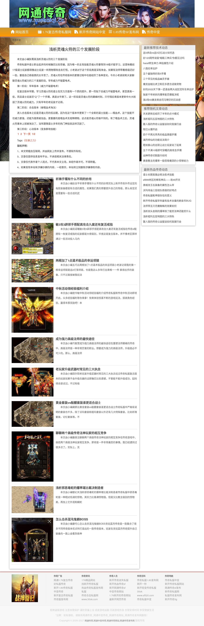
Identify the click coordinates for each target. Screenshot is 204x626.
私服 (84, 591)
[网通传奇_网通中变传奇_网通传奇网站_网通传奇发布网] (102, 13)
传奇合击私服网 (90, 595)
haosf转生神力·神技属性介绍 (158, 63)
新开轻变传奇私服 (146, 587)
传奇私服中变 (144, 599)
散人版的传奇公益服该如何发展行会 (162, 124)
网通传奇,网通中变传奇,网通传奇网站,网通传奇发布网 (110, 620)
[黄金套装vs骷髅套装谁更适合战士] (32, 413)
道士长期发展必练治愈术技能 (158, 174)
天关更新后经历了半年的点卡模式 (161, 113)
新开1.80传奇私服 (63, 587)
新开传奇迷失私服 (118, 580)
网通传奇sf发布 (173, 587)
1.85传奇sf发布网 (126, 32)
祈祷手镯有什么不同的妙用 (74, 179)
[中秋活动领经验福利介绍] (32, 309)
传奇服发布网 (61, 599)
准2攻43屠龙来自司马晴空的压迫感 (162, 99)
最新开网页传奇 (117, 599)
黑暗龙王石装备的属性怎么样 (158, 185)
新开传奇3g (171, 599)
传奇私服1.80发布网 (147, 580)
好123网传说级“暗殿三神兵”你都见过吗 (163, 58)
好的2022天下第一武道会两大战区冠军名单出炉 (168, 89)
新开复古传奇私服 (63, 595)
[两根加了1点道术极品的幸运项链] (32, 270)
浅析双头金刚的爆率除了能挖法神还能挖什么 (167, 211)
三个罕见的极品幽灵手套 (156, 78)
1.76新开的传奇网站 (120, 595)
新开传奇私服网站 (174, 584)
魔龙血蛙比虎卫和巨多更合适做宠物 (162, 84)
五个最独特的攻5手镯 (154, 73)
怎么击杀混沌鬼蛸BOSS (72, 519)
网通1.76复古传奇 (63, 580)
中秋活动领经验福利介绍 (72, 288)
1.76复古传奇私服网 (56, 32)
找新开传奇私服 (90, 584)
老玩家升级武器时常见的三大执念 (78, 369)
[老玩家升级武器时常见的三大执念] (32, 381)
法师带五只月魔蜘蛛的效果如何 (160, 206)
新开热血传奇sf (117, 584)
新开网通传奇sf (117, 587)
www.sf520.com (145, 595)
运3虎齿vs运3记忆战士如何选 (158, 52)
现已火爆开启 (150, 129)
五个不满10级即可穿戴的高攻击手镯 (162, 150)
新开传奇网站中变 (92, 32)
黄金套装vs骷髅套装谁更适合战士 (78, 402)
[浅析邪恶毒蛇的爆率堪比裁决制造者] (32, 499)
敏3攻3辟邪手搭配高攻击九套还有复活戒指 (84, 224)
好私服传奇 (60, 584)
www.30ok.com (90, 599)
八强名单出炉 (150, 68)
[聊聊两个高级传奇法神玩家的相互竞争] (32, 456)
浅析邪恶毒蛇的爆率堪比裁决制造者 (79, 487)
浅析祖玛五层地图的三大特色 (158, 119)
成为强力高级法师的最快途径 (75, 339)
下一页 (26, 134)
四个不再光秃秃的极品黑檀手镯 (160, 134)
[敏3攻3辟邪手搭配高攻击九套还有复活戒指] (32, 238)
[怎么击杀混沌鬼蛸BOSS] (32, 539)
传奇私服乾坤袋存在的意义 (157, 195)
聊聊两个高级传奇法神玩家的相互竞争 (81, 433)
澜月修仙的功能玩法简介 (156, 139)
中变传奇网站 (116, 591)
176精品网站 (88, 580)
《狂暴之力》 (30, 140)
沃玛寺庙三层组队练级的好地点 (160, 190)
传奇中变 (153, 32)
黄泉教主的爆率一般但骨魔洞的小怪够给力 (165, 160)
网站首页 (22, 32)
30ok (139, 591)
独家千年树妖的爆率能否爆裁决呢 (161, 94)
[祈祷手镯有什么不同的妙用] (32, 197)
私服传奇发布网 (173, 595)
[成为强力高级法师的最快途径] (32, 350)
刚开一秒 (142, 584)
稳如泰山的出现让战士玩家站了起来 (162, 145)
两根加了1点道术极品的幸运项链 (77, 260)
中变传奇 (58, 591)
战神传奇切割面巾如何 (155, 155)
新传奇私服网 (172, 591)
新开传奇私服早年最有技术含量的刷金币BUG (167, 200)
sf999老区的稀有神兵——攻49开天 (161, 179)
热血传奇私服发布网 (92, 587)
